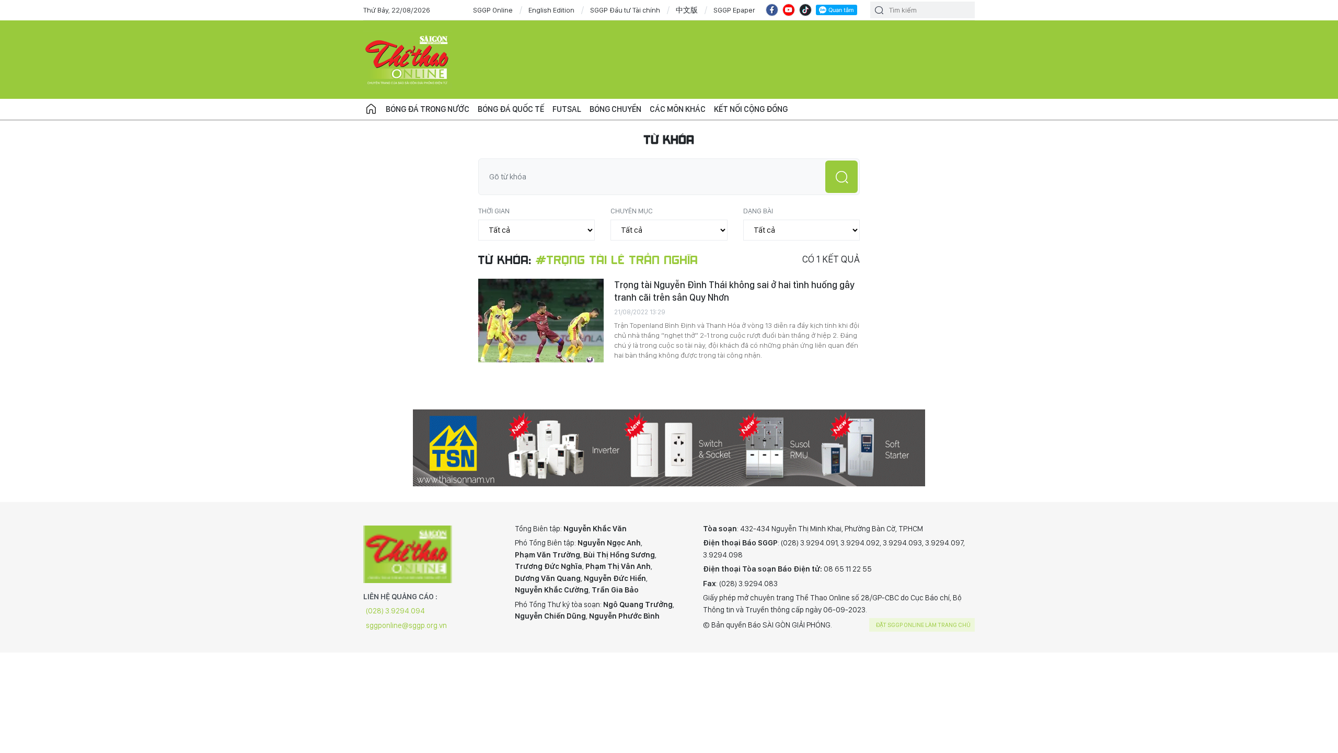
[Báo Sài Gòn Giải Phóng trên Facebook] (772, 10)
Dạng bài (758, 211)
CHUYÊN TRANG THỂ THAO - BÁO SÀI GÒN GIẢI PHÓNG (407, 59)
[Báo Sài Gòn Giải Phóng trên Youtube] (788, 10)
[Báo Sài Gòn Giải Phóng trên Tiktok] (805, 10)
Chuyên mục (631, 211)
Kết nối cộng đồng (751, 109)
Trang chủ (371, 109)
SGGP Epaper (734, 10)
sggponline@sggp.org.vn (406, 625)
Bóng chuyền (615, 109)
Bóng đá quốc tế (511, 109)
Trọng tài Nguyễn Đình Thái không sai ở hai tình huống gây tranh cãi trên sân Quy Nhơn (734, 291)
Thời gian (494, 211)
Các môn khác (678, 109)
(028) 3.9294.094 (395, 610)
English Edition (551, 10)
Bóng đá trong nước (427, 109)
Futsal (566, 109)
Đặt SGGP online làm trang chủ (923, 625)
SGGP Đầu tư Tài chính (625, 10)
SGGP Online (493, 10)
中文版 (687, 10)
